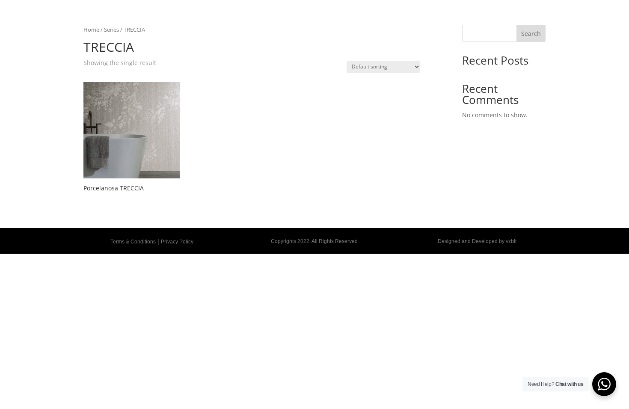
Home (91, 29)
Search (531, 34)
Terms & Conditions (133, 242)
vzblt (511, 241)
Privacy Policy (177, 242)
